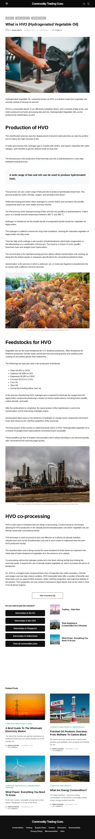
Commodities (9, 723)
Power (30, 723)
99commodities (51, 831)
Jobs (62, 831)
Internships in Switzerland (25, 636)
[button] (6, 3)
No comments (57, 30)
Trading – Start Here (71, 609)
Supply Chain (40, 828)
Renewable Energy (38, 18)
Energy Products (22, 18)
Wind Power (9, 787)
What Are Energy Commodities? (68, 790)
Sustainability (74, 828)
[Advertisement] (70, 665)
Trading (29, 828)
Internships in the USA (25, 621)
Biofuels (10, 18)
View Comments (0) (47, 596)
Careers (52, 828)
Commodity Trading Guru (47, 3)
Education (62, 828)
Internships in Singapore (25, 628)
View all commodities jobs (25, 644)
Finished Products (78, 727)
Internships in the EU (25, 613)
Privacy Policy (36, 831)
